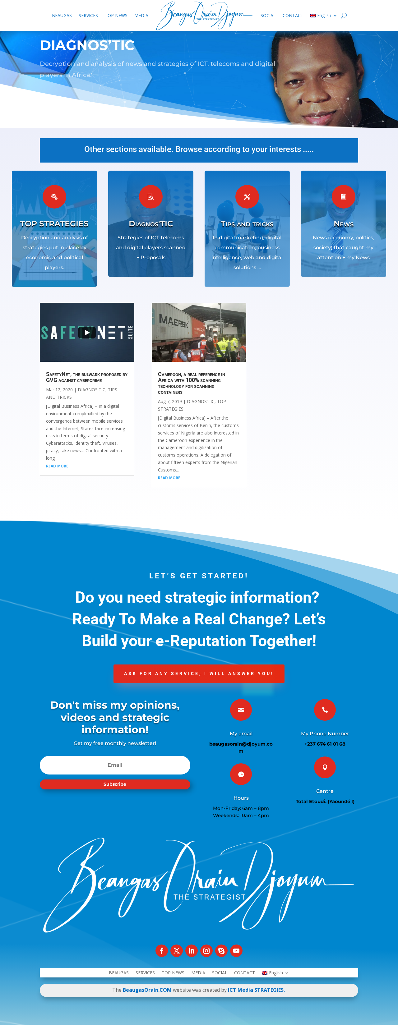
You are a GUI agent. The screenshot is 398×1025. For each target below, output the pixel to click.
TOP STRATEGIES (54, 223)
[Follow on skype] (221, 951)
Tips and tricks (247, 223)
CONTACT (293, 15)
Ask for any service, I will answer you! (199, 673)
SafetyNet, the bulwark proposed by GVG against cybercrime (86, 377)
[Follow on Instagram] (206, 951)
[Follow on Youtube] (236, 951)
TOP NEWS (116, 15)
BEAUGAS (62, 15)
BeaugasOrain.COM (147, 989)
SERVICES (88, 15)
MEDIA (141, 15)
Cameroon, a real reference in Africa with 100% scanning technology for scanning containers (191, 383)
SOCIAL (268, 15)
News (344, 223)
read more (57, 465)
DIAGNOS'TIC (91, 390)
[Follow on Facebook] (161, 951)
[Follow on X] (176, 951)
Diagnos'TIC (151, 223)
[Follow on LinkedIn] (191, 951)
